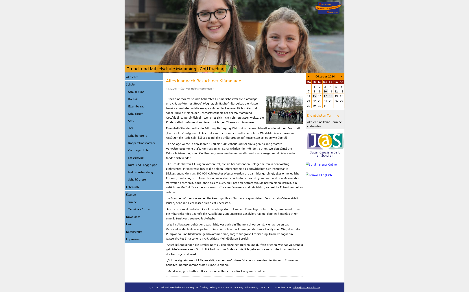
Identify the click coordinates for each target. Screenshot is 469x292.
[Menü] (329, 8)
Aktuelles (132, 77)
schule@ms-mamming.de (306, 287)
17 (325, 96)
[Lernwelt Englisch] (325, 175)
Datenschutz (134, 231)
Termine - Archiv (139, 209)
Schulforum (135, 113)
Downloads (133, 216)
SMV (131, 121)
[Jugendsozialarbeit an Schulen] (325, 145)
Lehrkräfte (133, 187)
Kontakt (133, 99)
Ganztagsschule (138, 150)
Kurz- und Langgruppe (142, 164)
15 (314, 96)
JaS (130, 128)
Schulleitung (136, 91)
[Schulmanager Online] (325, 165)
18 (330, 96)
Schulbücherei (137, 179)
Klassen (131, 194)
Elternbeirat (136, 106)
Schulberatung (137, 135)
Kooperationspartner (141, 143)
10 (325, 91)
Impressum (133, 239)
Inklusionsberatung (140, 172)
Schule (130, 84)
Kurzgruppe (136, 157)
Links (129, 224)
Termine (131, 202)
